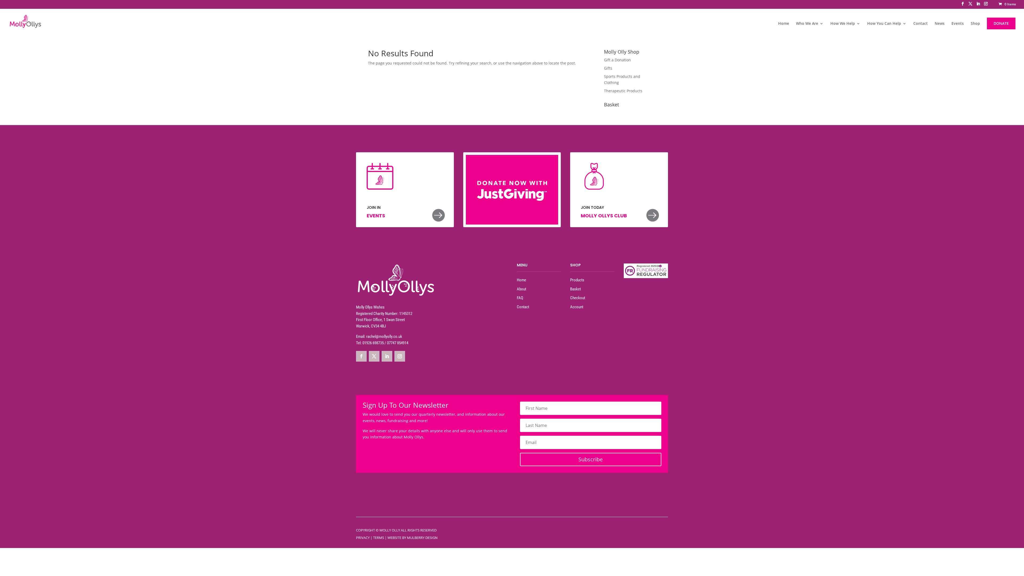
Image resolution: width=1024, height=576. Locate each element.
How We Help (842, 24)
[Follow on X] (374, 356)
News (940, 24)
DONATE (1001, 23)
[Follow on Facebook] (361, 356)
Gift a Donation (617, 59)
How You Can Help (884, 24)
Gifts (608, 68)
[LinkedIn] (978, 5)
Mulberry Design (422, 537)
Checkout (577, 297)
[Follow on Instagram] (399, 356)
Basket (575, 289)
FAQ (520, 297)
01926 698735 (373, 343)
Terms (378, 537)
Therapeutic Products (623, 90)
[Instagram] (986, 5)
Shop (975, 24)
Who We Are (807, 24)
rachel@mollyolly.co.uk (384, 336)
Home (783, 24)
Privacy (363, 537)
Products (577, 280)
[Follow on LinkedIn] (387, 356)
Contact (920, 24)
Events (957, 24)
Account (576, 307)
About (521, 289)
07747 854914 (397, 343)
